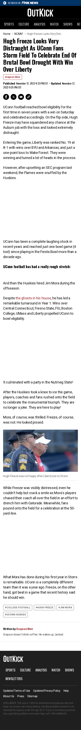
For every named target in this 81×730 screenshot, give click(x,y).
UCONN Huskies (16, 614)
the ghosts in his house (33, 298)
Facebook (6, 97)
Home (6, 33)
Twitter (14, 97)
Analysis (39, 24)
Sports (9, 24)
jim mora (66, 607)
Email (21, 97)
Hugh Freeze (45, 607)
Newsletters (14, 678)
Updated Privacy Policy (46, 690)
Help (66, 690)
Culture (23, 24)
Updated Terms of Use (16, 690)
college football (18, 607)
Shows (67, 24)
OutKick (40, 12)
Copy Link (28, 97)
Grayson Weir (12, 77)
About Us (8, 696)
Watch (54, 24)
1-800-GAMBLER (58, 713)
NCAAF (18, 33)
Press (20, 696)
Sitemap (32, 696)
